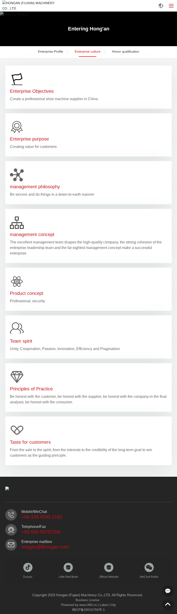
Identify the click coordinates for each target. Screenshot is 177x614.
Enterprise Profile (50, 51)
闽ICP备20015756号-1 (88, 609)
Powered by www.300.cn (79, 605)
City (113, 605)
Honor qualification (125, 51)
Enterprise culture (87, 51)
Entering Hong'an (88, 29)
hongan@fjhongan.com (45, 546)
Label (104, 605)
